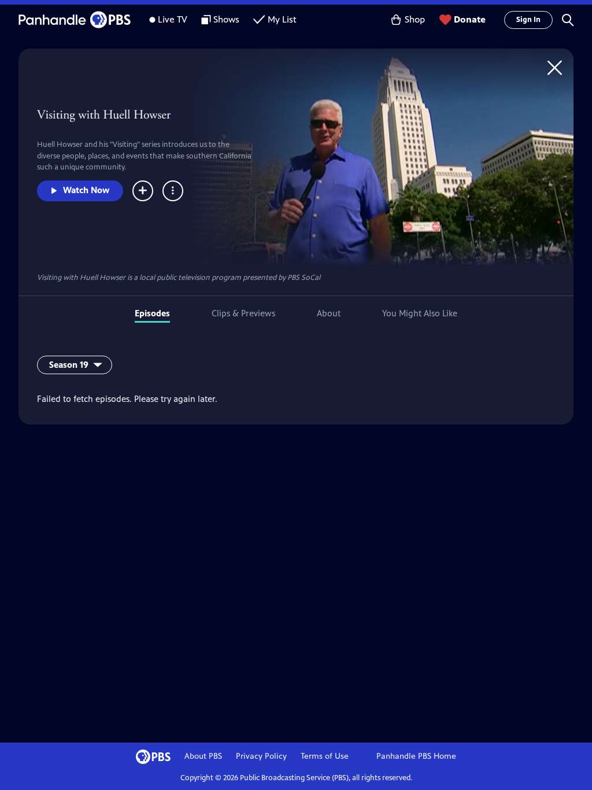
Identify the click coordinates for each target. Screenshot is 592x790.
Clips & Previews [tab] (243, 313)
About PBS (203, 756)
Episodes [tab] (152, 313)
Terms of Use (325, 756)
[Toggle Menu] (172, 190)
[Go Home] (554, 67)
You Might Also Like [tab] (419, 313)
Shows (226, 19)
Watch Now (86, 189)
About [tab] (329, 313)
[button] (568, 20)
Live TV (172, 19)
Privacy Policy (261, 756)
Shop (415, 19)
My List (282, 19)
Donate (470, 19)
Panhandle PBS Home (416, 756)
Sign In (528, 19)
